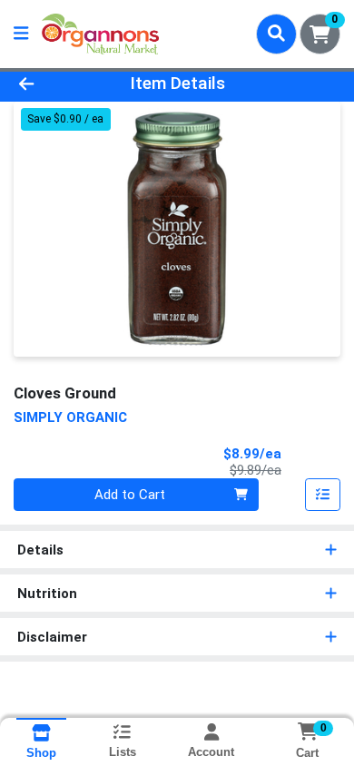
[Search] (276, 33)
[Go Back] (54, 84)
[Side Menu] (21, 34)
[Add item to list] (323, 494)
